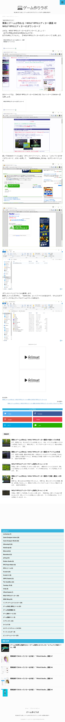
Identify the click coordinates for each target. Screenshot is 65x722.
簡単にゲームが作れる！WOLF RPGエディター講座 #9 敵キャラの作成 (35, 440)
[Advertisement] (32, 516)
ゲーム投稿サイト (8, 617)
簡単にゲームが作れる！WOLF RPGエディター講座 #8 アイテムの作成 (35, 452)
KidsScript (6, 547)
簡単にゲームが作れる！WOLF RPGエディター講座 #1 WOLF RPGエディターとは (24, 399)
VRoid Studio (7, 592)
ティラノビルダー (8, 632)
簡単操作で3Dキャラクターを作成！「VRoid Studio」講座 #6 (31, 667)
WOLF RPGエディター (9, 595)
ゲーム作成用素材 (8, 610)
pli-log (5, 558)
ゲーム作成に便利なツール (10, 606)
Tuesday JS (6, 585)
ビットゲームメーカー (9, 635)
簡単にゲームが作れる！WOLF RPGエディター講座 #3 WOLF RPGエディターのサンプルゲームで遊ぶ (35, 403)
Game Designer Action (10, 537)
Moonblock (6, 554)
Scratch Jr (6, 575)
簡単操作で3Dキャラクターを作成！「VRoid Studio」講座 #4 (31, 689)
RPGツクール (7, 568)
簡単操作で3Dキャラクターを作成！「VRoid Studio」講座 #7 (31, 656)
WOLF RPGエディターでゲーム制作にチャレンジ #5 (29, 490)
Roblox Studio (7, 561)
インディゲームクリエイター (11, 602)
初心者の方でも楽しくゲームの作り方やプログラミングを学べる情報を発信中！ (32, 715)
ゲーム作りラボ (32, 712)
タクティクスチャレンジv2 (11, 628)
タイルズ (5, 624)
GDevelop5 (6, 544)
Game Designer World (9, 541)
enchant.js (6, 534)
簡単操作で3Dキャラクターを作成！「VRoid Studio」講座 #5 (31, 678)
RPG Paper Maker (8, 564)
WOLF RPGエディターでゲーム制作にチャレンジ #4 (29, 464)
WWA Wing (6, 599)
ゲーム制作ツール (8, 613)
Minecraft (6, 551)
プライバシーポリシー (35, 708)
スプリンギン (7, 621)
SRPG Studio (7, 578)
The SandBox (7, 582)
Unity (4, 588)
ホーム (26, 708)
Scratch (5, 571)
